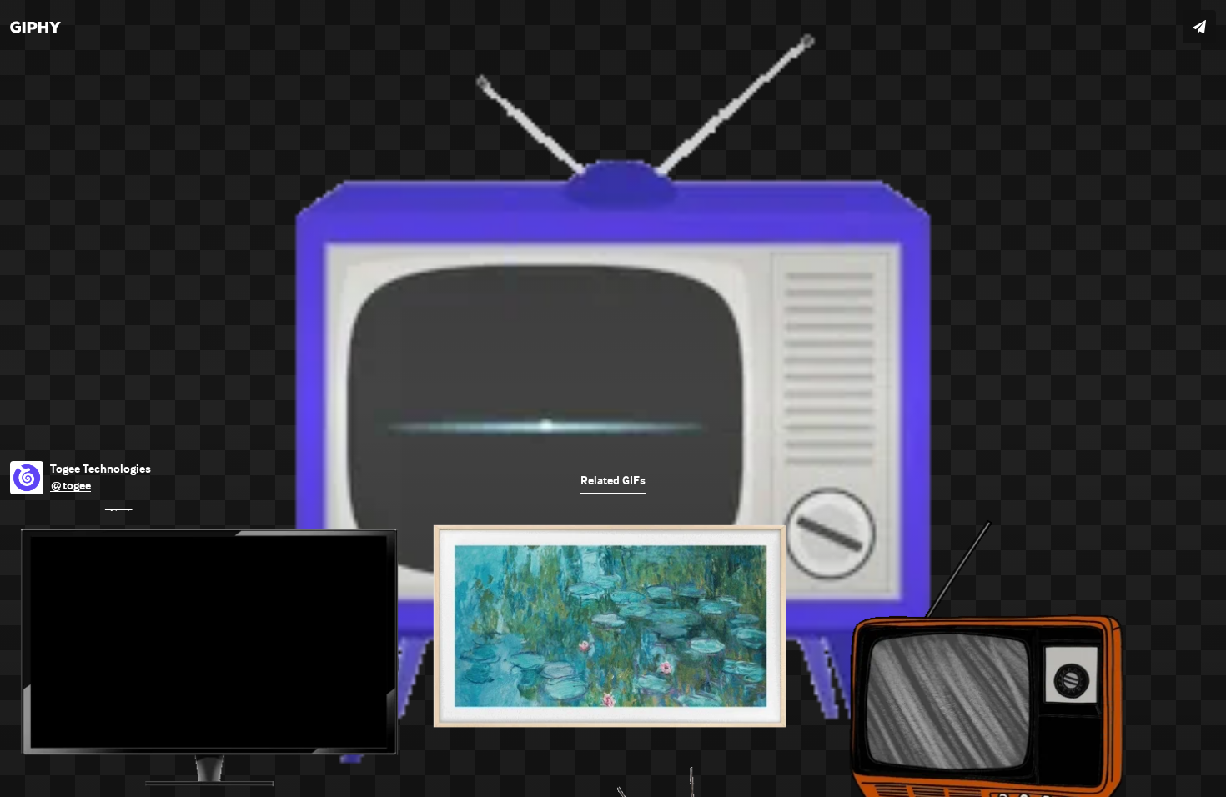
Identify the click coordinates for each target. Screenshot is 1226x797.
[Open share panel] (1199, 26)
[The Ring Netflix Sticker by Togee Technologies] (613, 398)
